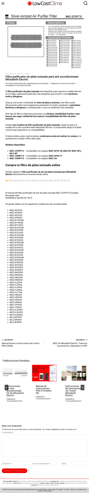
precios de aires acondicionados (75, 483)
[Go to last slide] (6, 387)
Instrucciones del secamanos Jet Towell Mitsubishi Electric (73, 391)
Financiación (47, 491)
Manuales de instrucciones (17, 74)
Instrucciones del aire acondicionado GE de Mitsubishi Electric (15, 391)
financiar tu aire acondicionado (48, 485)
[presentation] (15, 373)
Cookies (66, 489)
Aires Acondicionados (17, 489)
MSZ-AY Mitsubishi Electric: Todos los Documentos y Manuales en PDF (70, 343)
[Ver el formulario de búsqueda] (85, 3)
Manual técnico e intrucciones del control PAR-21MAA (20, 343)
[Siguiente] (82, 387)
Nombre (7, 463)
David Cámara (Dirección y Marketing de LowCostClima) (28, 84)
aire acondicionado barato (29, 483)
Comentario (8, 432)
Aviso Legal (51, 489)
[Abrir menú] (3, 3)
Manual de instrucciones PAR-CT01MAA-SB (44, 389)
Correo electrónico (41, 463)
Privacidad (59, 489)
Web (64, 463)
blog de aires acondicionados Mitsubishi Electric (33, 481)
